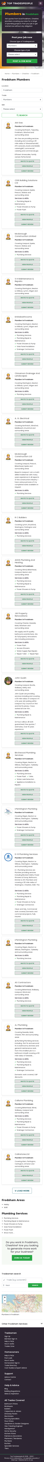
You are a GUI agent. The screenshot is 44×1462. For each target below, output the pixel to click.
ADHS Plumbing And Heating (25, 561)
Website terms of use (26, 1460)
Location (5, 86)
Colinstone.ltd (22, 1154)
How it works (9, 1344)
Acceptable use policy (31, 1458)
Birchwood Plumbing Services (25, 753)
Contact (8, 1379)
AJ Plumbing (21, 1025)
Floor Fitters (9, 1421)
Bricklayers (9, 1406)
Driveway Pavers (11, 1414)
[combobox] (22, 90)
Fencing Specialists (12, 1419)
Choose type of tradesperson (22, 41)
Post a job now (22, 61)
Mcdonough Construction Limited (25, 235)
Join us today (22, 1258)
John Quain (20, 678)
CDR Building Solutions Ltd (26, 181)
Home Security (10, 1431)
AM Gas (19, 122)
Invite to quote (27, 161)
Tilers (7, 1448)
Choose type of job (22, 50)
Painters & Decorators (13, 1436)
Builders (7, 1409)
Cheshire (25, 74)
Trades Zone (9, 1346)
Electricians (9, 1416)
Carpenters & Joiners (13, 1411)
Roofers (7, 1443)
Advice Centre (10, 1377)
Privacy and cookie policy (13, 1458)
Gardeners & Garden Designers (17, 1423)
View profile (27, 166)
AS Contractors (23, 982)
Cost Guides (9, 1368)
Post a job (8, 1358)
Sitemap (14, 1460)
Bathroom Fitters (11, 1404)
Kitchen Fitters (10, 1433)
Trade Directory (11, 1365)
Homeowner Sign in (12, 1363)
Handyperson (10, 1428)
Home (7, 74)
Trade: (4, 95)
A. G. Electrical (22, 418)
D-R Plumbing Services (26, 854)
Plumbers (15, 74)
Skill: (3, 105)
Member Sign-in (11, 1339)
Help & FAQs (9, 1341)
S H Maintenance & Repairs (24, 280)
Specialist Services (12, 1446)
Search (23, 115)
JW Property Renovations (21, 614)
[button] (4, 1297)
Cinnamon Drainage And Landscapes (27, 374)
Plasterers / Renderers (13, 1438)
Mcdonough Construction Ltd (23, 455)
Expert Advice (21, 1368)
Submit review (27, 171)
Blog (6, 1389)
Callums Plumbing (24, 1100)
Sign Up (7, 1336)
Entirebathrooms (23, 317)
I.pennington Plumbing (26, 809)
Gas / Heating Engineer (14, 1426)
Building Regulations (12, 1391)
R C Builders (21, 517)
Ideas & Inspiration (12, 1394)
